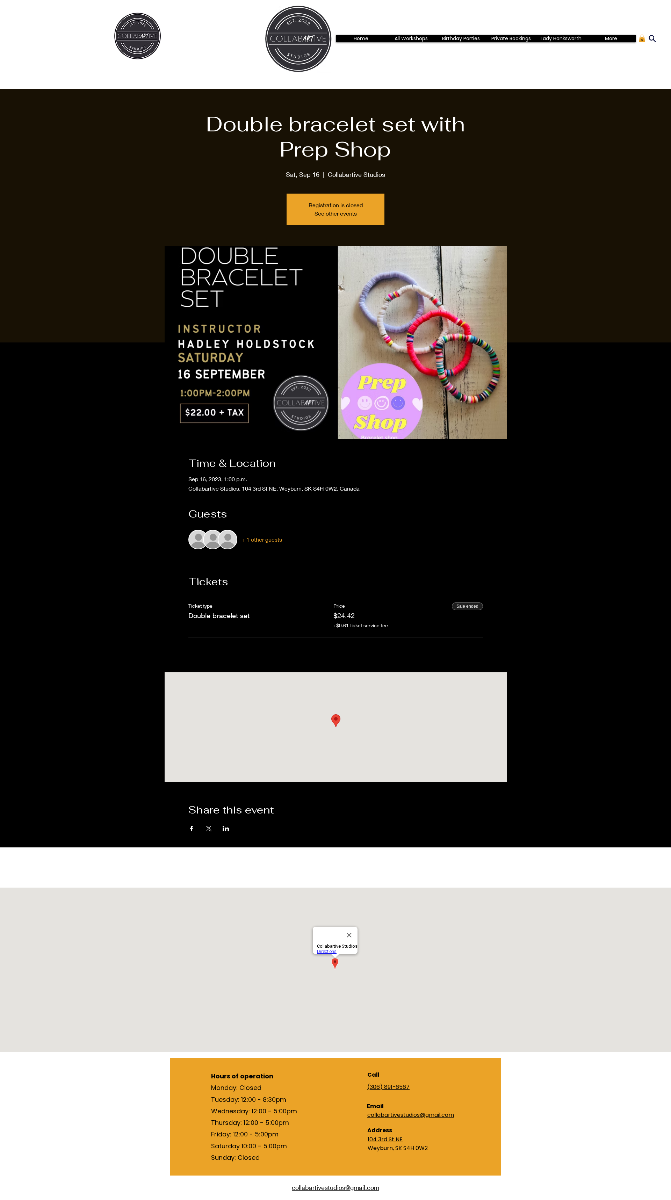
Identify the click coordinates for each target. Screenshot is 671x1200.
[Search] (652, 38)
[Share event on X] (208, 828)
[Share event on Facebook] (191, 828)
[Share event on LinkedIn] (226, 828)
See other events (336, 213)
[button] (642, 38)
